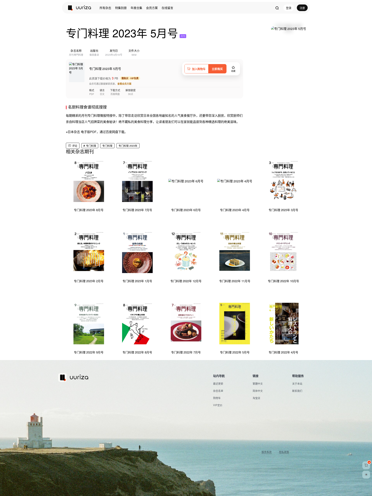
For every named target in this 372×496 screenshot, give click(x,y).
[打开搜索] (277, 7)
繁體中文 (258, 383)
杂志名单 (218, 390)
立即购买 (217, 69)
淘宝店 (256, 398)
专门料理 (91, 145)
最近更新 (218, 383)
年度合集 (136, 8)
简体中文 (258, 390)
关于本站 (297, 383)
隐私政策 (284, 451)
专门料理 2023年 (128, 145)
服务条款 (267, 451)
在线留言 (167, 8)
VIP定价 (217, 405)
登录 (288, 8)
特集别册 (121, 8)
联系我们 (297, 390)
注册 (302, 8)
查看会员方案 (124, 83)
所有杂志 (105, 8)
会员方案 (152, 8)
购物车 (217, 398)
